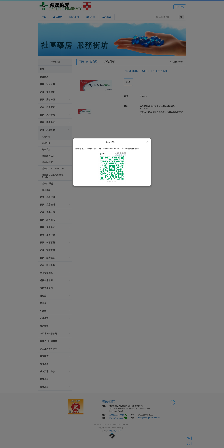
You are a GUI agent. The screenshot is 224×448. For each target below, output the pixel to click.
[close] (147, 141)
